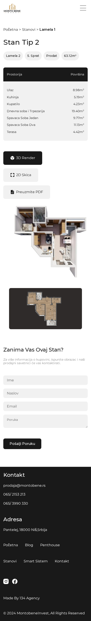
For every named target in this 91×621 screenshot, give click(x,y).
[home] (24, 8)
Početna (10, 29)
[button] (83, 8)
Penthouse (50, 545)
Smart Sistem (36, 561)
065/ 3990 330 (15, 503)
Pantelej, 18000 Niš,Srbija (25, 530)
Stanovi (28, 29)
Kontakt (62, 561)
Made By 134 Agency (21, 598)
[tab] (22, 158)
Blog (29, 545)
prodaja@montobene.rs (24, 485)
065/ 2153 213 (14, 494)
